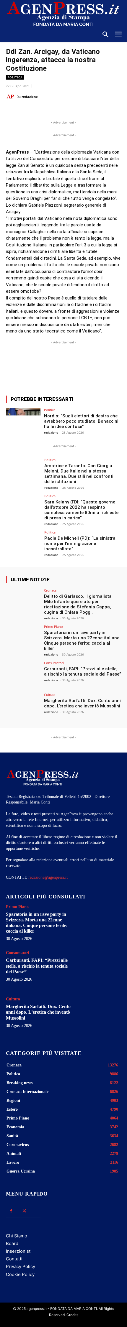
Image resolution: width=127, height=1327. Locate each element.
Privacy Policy (20, 1266)
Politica (14, 77)
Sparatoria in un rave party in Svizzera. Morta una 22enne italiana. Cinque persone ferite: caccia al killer (82, 640)
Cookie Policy (20, 1274)
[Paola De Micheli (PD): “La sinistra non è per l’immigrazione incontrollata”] (23, 544)
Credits (72, 1315)
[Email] (71, 111)
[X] (44, 111)
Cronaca (50, 590)
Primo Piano (53, 626)
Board (12, 1243)
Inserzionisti (19, 1251)
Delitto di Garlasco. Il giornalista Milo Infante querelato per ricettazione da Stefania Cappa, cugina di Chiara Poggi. (78, 604)
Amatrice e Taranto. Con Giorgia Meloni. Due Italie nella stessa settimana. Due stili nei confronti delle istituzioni (78, 473)
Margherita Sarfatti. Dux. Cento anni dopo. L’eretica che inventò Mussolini (82, 703)
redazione (30, 96)
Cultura (49, 694)
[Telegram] (85, 111)
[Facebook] (30, 111)
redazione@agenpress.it (48, 877)
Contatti (14, 1259)
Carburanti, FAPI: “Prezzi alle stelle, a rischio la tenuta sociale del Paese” (82, 671)
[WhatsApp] (58, 111)
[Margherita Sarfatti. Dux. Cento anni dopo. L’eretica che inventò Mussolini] (23, 706)
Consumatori (54, 662)
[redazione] (11, 96)
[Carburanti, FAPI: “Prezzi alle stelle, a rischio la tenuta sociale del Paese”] (23, 674)
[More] (113, 369)
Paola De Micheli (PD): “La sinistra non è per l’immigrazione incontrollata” (79, 543)
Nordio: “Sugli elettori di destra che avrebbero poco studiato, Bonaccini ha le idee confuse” (81, 421)
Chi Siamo (16, 1236)
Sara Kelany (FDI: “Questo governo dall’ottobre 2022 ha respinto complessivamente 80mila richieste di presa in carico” (81, 510)
